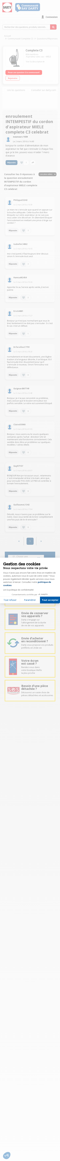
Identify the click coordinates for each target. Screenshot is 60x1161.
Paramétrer (30, 599)
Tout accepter (50, 599)
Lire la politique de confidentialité (18, 589)
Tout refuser (10, 599)
